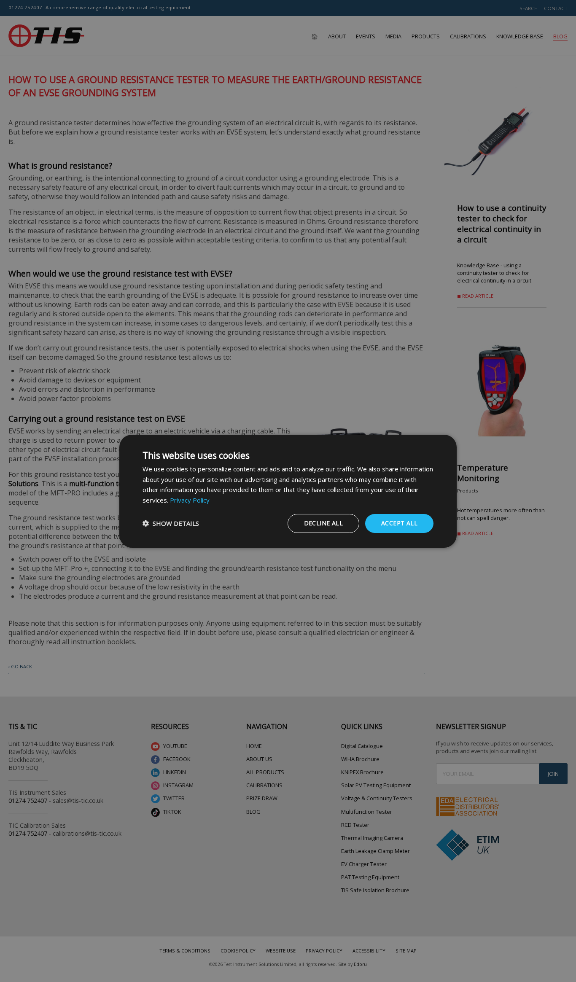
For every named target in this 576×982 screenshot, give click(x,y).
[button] (171, 523)
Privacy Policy (190, 500)
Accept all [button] (399, 523)
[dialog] (288, 490)
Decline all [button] (323, 523)
